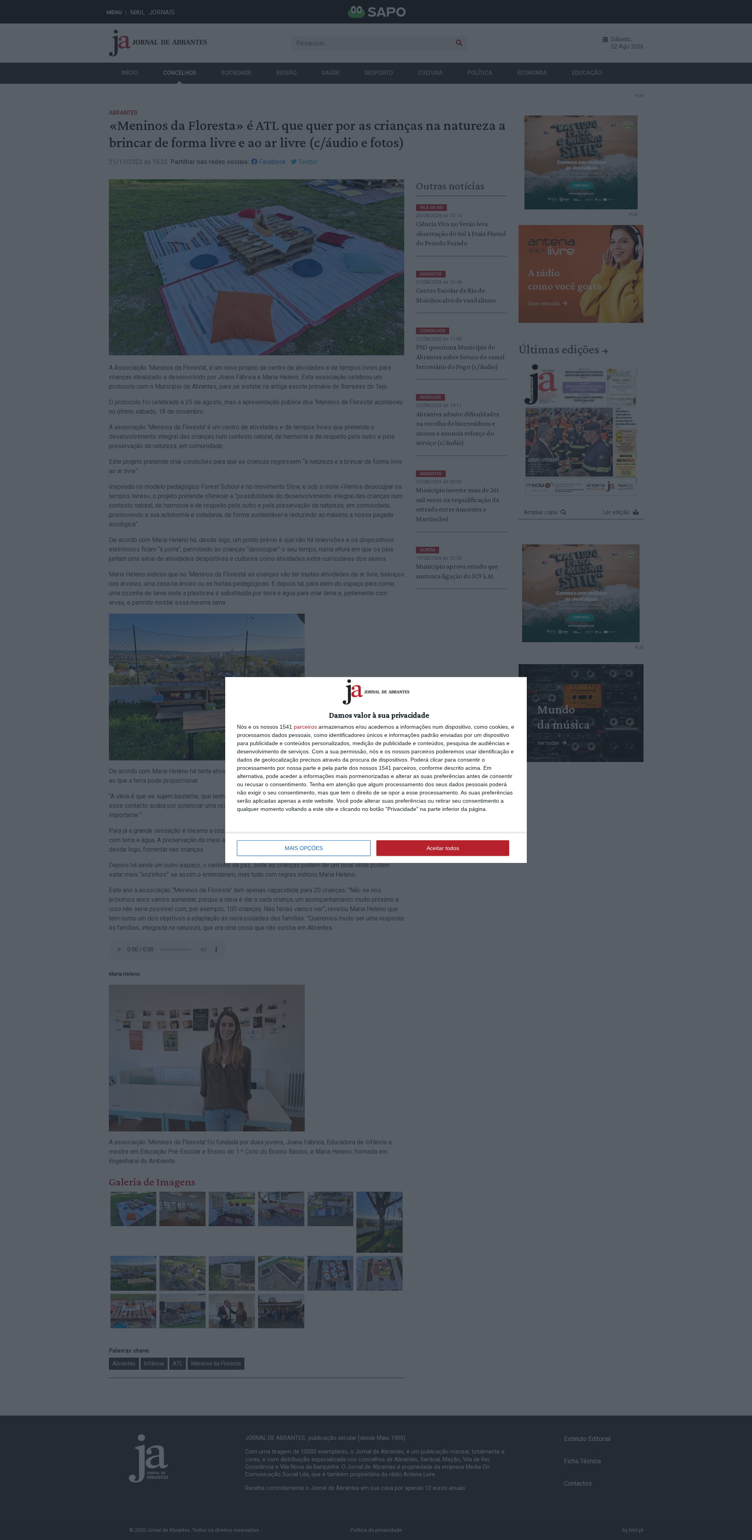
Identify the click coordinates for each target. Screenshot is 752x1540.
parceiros (305, 726)
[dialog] (376, 770)
